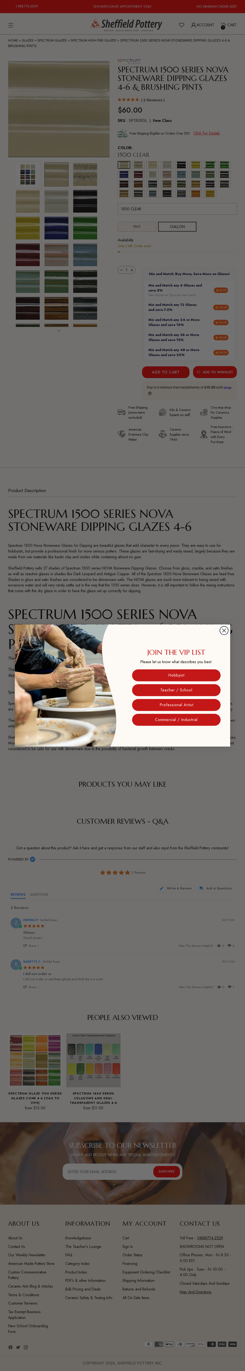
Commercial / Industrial (176, 719)
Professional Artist (176, 705)
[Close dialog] (224, 630)
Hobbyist (176, 675)
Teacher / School (176, 690)
